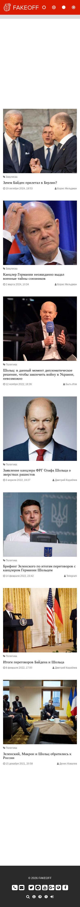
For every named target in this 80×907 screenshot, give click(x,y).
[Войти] (52, 896)
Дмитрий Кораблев (66, 480)
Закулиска (11, 176)
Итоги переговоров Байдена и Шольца (33, 662)
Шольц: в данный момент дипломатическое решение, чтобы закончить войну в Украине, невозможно (38, 374)
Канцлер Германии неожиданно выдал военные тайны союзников (33, 276)
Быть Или (71, 384)
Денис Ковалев (68, 763)
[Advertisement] (40, 63)
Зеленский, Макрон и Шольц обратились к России (37, 756)
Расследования (77, 7)
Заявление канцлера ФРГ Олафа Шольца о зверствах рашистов (37, 472)
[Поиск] (28, 896)
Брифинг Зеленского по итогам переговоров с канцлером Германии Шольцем (39, 568)
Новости (47, 7)
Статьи (67, 7)
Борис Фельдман (67, 188)
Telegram (71, 576)
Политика (11, 364)
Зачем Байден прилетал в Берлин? (30, 183)
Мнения (57, 7)
